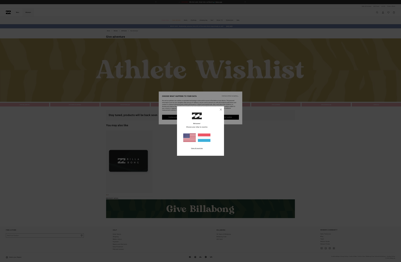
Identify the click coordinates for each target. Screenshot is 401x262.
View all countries (197, 148)
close (221, 109)
